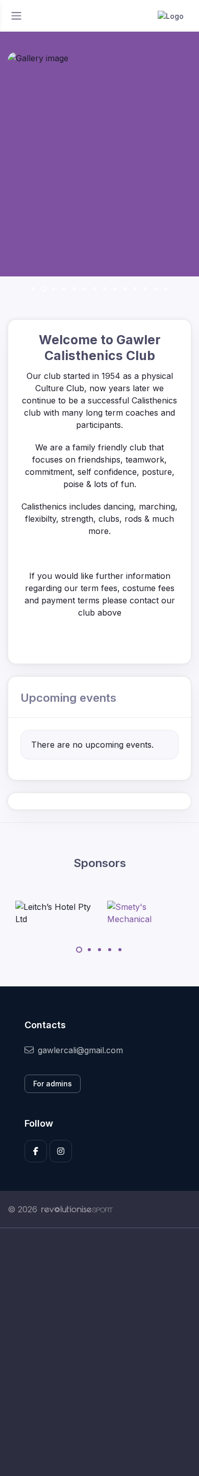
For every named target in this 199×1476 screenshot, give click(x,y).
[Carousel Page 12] (145, 289)
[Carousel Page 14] (166, 289)
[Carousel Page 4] (64, 289)
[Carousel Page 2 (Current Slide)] (43, 289)
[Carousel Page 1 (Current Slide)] (79, 950)
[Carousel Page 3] (54, 289)
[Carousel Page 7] (94, 289)
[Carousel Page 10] (125, 289)
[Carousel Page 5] (74, 289)
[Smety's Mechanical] (145, 913)
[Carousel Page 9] (115, 289)
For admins (52, 1083)
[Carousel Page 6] (84, 289)
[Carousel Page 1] (33, 289)
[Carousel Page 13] (156, 289)
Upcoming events (68, 697)
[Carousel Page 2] (89, 950)
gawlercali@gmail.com (80, 1050)
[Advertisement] (99, 1352)
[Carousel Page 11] (135, 289)
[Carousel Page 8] (105, 289)
